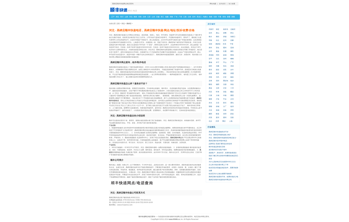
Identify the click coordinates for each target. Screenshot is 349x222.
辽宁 (113, 17)
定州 (224, 40)
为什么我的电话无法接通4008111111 (222, 162)
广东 (175, 17)
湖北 (117, 17)
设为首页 (222, 4)
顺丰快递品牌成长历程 (217, 147)
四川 (122, 17)
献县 (217, 114)
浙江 (162, 17)
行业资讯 (211, 127)
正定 (224, 77)
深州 (224, 59)
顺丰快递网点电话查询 (147, 217)
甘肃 (215, 17)
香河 (210, 70)
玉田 (217, 88)
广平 (232, 62)
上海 (230, 121)
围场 (232, 55)
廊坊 (217, 37)
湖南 (171, 17)
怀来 (217, 92)
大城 (217, 95)
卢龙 (217, 99)
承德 (224, 37)
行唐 (210, 95)
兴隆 (217, 66)
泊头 (217, 59)
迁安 (224, 88)
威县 (224, 73)
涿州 (210, 48)
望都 (210, 106)
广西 (180, 17)
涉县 (224, 110)
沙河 (232, 99)
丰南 (224, 95)
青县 (232, 84)
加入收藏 (231, 4)
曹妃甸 (225, 81)
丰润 (224, 44)
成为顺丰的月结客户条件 (218, 150)
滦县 (224, 92)
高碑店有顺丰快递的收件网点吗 (220, 180)
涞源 (232, 66)
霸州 (224, 48)
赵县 (210, 73)
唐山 (217, 33)
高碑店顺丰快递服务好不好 (218, 132)
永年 (232, 70)
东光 (210, 103)
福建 (167, 17)
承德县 (211, 55)
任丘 (217, 40)
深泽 (224, 114)
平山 (224, 62)
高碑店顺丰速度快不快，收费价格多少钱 (223, 177)
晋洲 (232, 48)
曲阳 (210, 114)
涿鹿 (232, 73)
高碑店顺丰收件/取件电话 (218, 141)
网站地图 (213, 4)
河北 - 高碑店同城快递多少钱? (220, 135)
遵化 (232, 103)
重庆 (224, 121)
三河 (232, 88)
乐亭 (210, 51)
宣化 (217, 48)
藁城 (210, 62)
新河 (217, 117)
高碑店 (129, 24)
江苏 (149, 17)
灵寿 (210, 81)
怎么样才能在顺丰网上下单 (218, 165)
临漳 (232, 106)
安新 (232, 117)
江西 (184, 17)
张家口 (232, 37)
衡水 (210, 37)
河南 (140, 17)
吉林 (144, 17)
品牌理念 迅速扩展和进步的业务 (220, 144)
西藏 (233, 17)
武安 (210, 92)
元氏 (217, 77)
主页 (118, 24)
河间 (217, 55)
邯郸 (224, 33)
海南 (210, 17)
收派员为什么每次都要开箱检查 (220, 174)
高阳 (232, 95)
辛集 (210, 40)
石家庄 (211, 29)
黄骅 (210, 99)
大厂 (224, 106)
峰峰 (232, 59)
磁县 (232, 77)
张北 (224, 66)
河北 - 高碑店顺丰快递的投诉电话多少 (222, 138)
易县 (217, 51)
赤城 (217, 106)
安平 (210, 59)
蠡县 (232, 92)
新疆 (228, 17)
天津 (217, 121)
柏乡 (232, 81)
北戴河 (232, 29)
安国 (210, 44)
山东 (153, 17)
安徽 (158, 17)
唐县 (210, 88)
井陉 (232, 110)
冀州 (224, 117)
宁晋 (231, 44)
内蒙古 (205, 17)
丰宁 (217, 62)
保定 (217, 29)
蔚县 (232, 114)
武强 (210, 117)
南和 (210, 66)
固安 (217, 70)
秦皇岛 (225, 29)
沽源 (224, 84)
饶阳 (217, 84)
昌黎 (232, 40)
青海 (224, 17)
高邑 (232, 51)
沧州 (210, 33)
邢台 (232, 33)
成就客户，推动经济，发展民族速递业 (223, 153)
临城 (217, 110)
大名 (210, 110)
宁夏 (219, 17)
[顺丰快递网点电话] (124, 9)
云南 (189, 17)
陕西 (135, 17)
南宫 (217, 73)
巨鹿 (224, 51)
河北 (131, 17)
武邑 (224, 70)
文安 (217, 103)
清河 (217, 81)
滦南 (210, 77)
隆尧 (210, 84)
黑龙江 (199, 17)
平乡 (224, 99)
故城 (224, 55)
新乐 (224, 103)
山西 (126, 17)
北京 (210, 121)
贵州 (193, 17)
